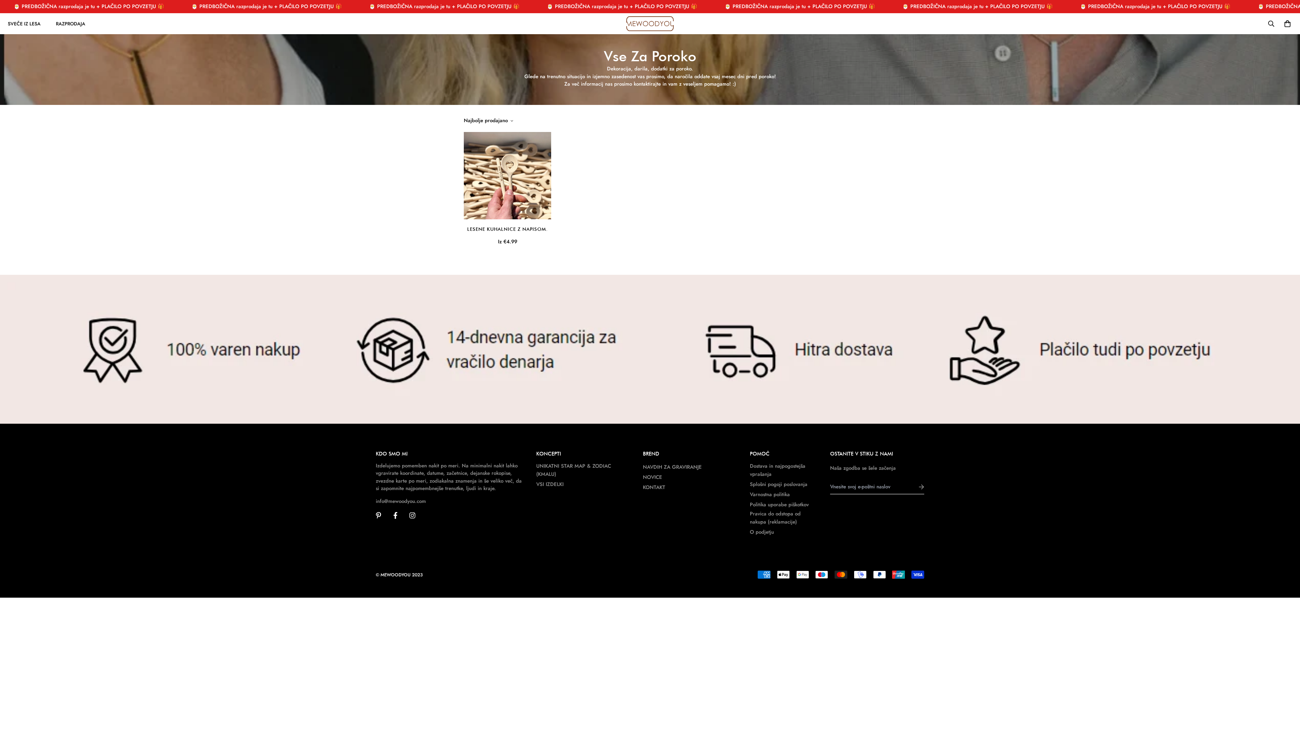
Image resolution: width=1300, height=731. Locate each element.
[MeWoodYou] (650, 23)
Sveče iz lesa (24, 23)
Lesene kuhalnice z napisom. (507, 229)
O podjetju (762, 532)
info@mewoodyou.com (401, 501)
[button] (1286, 23)
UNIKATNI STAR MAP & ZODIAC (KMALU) (573, 470)
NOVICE (652, 477)
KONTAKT (654, 487)
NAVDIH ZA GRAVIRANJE (672, 467)
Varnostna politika (770, 494)
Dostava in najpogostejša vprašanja (777, 470)
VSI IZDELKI (550, 484)
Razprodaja (70, 23)
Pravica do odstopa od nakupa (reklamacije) (775, 518)
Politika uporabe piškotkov (779, 504)
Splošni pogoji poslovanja (778, 484)
